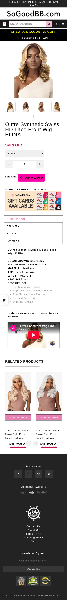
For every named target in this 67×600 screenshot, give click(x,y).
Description (16, 219)
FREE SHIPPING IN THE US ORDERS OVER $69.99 (34, 3)
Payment (13, 240)
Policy (11, 233)
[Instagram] (48, 474)
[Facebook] (18, 474)
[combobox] (27, 24)
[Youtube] (38, 474)
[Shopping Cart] (61, 23)
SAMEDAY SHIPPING (19, 417)
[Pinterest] (28, 474)
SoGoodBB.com (25, 595)
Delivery (13, 226)
